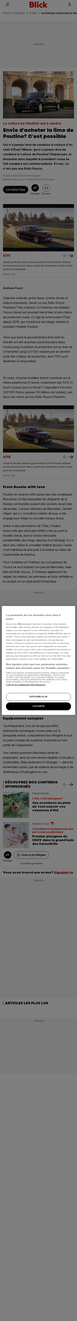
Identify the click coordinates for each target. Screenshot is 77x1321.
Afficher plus (38, 697)
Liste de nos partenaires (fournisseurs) (25, 685)
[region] (38, 660)
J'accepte (38, 706)
